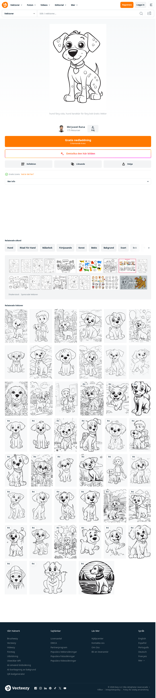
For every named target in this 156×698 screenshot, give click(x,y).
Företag (11, 646)
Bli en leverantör (99, 646)
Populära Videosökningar (63, 655)
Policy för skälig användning (133, 684)
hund (10, 247)
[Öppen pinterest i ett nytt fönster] (50, 683)
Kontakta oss (97, 638)
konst (81, 247)
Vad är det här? (27, 174)
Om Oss (95, 642)
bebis (94, 247)
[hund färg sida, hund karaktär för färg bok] (16, 325)
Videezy (11, 642)
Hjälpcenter (97, 633)
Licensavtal (56, 633)
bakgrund (109, 247)
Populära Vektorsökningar (63, 646)
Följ (91, 130)
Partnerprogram (58, 642)
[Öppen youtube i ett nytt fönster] (65, 683)
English (140, 633)
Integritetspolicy (110, 684)
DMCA (53, 638)
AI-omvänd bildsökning (19, 660)
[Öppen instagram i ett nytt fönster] (40, 683)
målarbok (47, 247)
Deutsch (140, 646)
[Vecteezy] (5, 5)
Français (140, 651)
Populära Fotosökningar (62, 651)
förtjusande (65, 247)
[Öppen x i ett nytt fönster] (60, 683)
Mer (73, 5)
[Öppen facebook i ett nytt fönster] (35, 683)
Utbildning (12, 651)
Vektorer (15, 5)
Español (140, 638)
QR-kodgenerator (16, 669)
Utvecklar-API (13, 655)
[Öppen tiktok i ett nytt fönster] (55, 683)
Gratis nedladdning (77, 141)
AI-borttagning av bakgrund (21, 664)
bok (135, 247)
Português (141, 642)
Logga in (138, 5)
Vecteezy (11, 638)
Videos (44, 5)
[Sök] (139, 13)
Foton (30, 5)
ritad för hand (28, 247)
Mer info (11, 181)
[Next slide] (144, 247)
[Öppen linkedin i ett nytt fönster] (45, 683)
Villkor (98, 684)
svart (123, 247)
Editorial (59, 5)
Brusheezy (12, 633)
